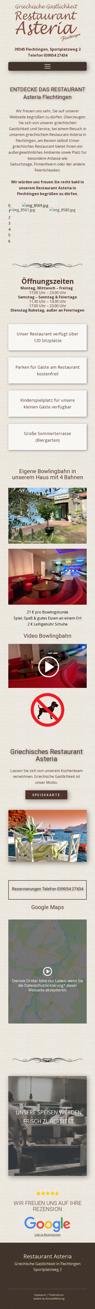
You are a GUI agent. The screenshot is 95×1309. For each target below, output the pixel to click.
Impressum (40, 1295)
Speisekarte (46, 795)
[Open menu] (47, 66)
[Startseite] (47, 22)
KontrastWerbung (54, 1298)
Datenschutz (57, 1295)
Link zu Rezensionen (48, 1235)
